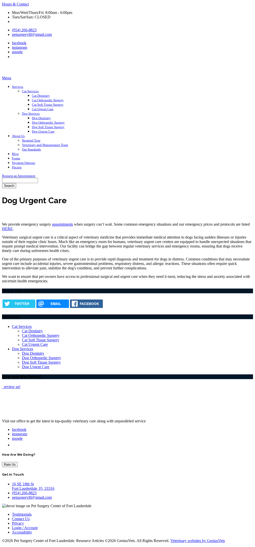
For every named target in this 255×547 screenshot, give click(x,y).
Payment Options (23, 163)
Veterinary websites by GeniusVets (197, 541)
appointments (62, 224)
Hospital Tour (31, 140)
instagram (19, 47)
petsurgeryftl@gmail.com (32, 34)
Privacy (18, 523)
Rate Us (10, 464)
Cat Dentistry (41, 96)
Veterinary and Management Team (45, 145)
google (17, 52)
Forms (16, 158)
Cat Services (30, 91)
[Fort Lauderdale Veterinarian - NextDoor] (14, 56)
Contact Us (21, 519)
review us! (11, 387)
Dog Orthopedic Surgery (48, 122)
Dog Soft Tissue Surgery (48, 127)
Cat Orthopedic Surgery (48, 100)
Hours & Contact (15, 4)
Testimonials (22, 514)
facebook (19, 43)
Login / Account (25, 528)
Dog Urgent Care (43, 131)
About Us (18, 136)
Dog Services (31, 113)
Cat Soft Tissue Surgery (48, 104)
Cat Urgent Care (43, 109)
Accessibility (22, 532)
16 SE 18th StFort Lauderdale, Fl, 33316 (33, 486)
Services (17, 87)
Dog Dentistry (41, 118)
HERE (7, 229)
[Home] (33, 73)
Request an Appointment (18, 176)
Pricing (17, 167)
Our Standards (31, 149)
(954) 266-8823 (24, 30)
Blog (15, 154)
